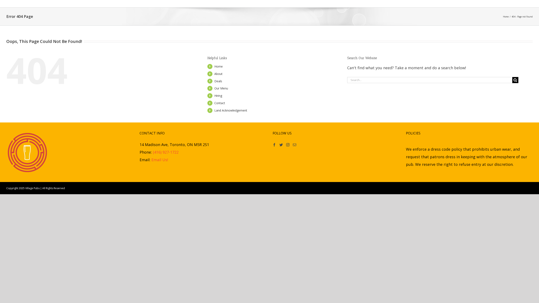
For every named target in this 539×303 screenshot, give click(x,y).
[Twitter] (281, 144)
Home (218, 66)
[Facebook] (274, 144)
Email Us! (159, 159)
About (218, 74)
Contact (219, 103)
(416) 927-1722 (166, 152)
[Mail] (294, 144)
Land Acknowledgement (230, 110)
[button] (339, 3)
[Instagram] (288, 144)
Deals (218, 81)
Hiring (218, 96)
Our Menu (221, 88)
